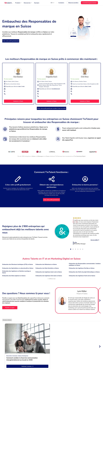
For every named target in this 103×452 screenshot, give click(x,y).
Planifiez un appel (9, 307)
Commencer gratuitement (89, 2)
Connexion (61, 2)
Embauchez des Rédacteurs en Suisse (46, 264)
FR (53, 2)
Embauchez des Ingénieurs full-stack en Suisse (49, 276)
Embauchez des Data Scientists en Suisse (47, 268)
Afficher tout (52, 278)
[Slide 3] (75, 249)
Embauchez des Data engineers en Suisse (13, 276)
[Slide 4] (77, 249)
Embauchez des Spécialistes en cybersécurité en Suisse (17, 268)
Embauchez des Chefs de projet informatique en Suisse (84, 272)
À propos (36, 2)
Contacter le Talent (18, 101)
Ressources (27, 2)
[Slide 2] (73, 249)
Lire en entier (94, 240)
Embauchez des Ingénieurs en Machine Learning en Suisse (16, 272)
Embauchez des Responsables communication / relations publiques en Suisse (85, 264)
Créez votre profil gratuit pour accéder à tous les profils (51, 108)
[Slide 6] (82, 249)
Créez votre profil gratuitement (11, 41)
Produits (17, 2)
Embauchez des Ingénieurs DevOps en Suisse (81, 268)
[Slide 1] (70, 249)
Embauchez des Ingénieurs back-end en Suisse (49, 272)
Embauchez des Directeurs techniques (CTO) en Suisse (17, 264)
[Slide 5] (80, 249)
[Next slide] (100, 300)
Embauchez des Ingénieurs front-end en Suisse (82, 276)
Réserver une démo (73, 2)
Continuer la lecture (26, 366)
